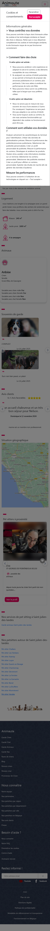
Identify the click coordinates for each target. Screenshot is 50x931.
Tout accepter (35, 16)
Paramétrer (34, 12)
